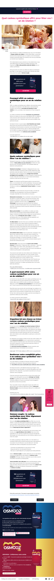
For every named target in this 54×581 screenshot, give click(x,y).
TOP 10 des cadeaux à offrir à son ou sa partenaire (28, 351)
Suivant (39, 499)
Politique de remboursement (8, 579)
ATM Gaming (35, 579)
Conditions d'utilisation (24, 579)
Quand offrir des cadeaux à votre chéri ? (20, 299)
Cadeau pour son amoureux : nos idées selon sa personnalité (25, 268)
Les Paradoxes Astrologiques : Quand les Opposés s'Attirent (24, 495)
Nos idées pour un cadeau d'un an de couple (21, 136)
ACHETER (27, 12)
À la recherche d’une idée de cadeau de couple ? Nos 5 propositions (27, 394)
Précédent (15, 499)
